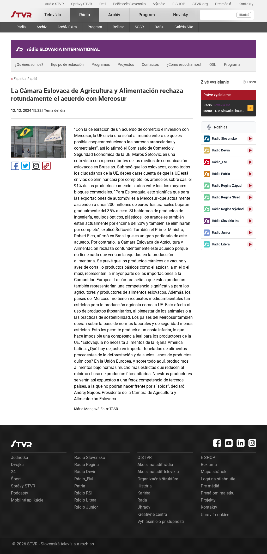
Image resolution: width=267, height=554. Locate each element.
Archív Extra (67, 27)
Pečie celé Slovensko (130, 4)
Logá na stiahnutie (218, 478)
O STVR (144, 457)
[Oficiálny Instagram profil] (252, 443)
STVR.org (200, 4)
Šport (16, 478)
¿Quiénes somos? (29, 64)
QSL (212, 64)
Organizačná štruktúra (157, 478)
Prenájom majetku (217, 493)
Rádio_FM (83, 478)
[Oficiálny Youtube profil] (229, 443)
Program (95, 27)
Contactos (150, 64)
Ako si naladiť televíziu (158, 471)
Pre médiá (223, 4)
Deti (102, 4)
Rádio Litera (85, 500)
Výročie (159, 4)
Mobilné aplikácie (27, 500)
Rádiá (21, 27)
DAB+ (159, 27)
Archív (42, 27)
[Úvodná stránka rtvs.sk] (21, 15)
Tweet (25, 166)
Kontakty (246, 4)
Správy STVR (82, 4)
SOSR (139, 27)
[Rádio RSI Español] (59, 49)
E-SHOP (179, 4)
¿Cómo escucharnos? (184, 64)
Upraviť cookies (215, 514)
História (144, 486)
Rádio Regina (86, 464)
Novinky (180, 14)
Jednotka (19, 457)
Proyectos (126, 64)
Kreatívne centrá (152, 514)
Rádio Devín (85, 471)
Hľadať (244, 15)
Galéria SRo (183, 27)
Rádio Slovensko (89, 457)
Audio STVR (55, 4)
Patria (79, 486)
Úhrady (143, 507)
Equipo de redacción (67, 64)
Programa (232, 64)
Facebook (15, 166)
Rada (142, 500)
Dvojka (17, 464)
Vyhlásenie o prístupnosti (160, 521)
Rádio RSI (83, 493)
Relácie (118, 27)
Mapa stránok (213, 471)
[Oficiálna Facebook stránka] (217, 443)
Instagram (36, 166)
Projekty (208, 500)
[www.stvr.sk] (21, 443)
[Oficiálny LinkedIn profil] (240, 443)
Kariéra (143, 493)
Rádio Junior (86, 507)
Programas (101, 64)
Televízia (52, 14)
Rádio (84, 14)
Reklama (209, 464)
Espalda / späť (24, 78)
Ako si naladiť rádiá (155, 464)
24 (13, 471)
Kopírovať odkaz (46, 166)
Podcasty (19, 493)
